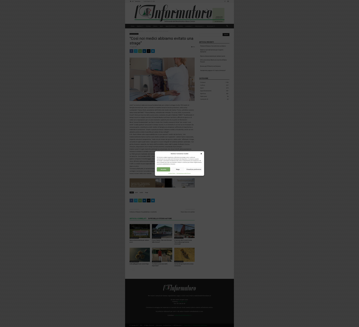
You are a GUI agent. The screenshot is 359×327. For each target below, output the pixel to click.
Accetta (163, 169)
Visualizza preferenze (193, 169)
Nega (178, 169)
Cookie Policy (172, 173)
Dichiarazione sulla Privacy (184, 173)
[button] (201, 154)
